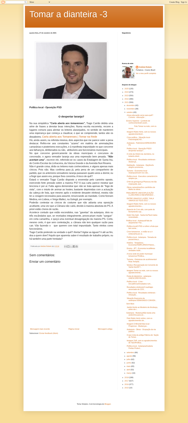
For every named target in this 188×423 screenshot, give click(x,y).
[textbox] (71, 175)
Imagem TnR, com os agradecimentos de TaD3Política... (141, 342)
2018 (127, 377)
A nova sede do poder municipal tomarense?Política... (139, 255)
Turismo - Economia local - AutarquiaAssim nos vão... (137, 172)
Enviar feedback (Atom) (48, 333)
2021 (127, 102)
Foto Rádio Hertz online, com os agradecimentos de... (139, 319)
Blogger (108, 404)
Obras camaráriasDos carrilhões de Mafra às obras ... (140, 188)
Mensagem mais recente (40, 329)
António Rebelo (145, 67)
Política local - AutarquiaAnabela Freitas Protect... (139, 347)
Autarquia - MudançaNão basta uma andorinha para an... (140, 314)
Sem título (130, 304)
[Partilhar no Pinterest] (76, 246)
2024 (127, 92)
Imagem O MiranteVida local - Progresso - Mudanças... (138, 325)
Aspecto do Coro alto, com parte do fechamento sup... (140, 210)
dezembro (131, 105)
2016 (127, 384)
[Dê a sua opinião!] (68, 246)
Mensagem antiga (105, 329)
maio (129, 366)
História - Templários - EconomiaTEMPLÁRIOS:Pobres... (140, 244)
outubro (130, 112)
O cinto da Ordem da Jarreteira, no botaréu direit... (140, 155)
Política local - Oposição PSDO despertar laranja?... (138, 150)
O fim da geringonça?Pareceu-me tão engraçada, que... (141, 183)
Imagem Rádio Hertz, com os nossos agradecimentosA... (141, 133)
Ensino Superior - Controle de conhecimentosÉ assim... (138, 122)
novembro (131, 109)
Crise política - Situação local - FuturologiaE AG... (138, 138)
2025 (127, 89)
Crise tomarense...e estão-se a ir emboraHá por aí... (139, 233)
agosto (129, 356)
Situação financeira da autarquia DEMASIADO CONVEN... (141, 299)
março (129, 373)
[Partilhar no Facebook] (73, 246)
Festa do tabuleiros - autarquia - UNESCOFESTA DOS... (139, 277)
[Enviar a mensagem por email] (65, 246)
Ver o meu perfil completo (146, 73)
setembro (131, 352)
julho (129, 359)
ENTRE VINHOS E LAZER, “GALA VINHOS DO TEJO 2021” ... (140, 199)
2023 (127, 96)
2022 (127, 99)
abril (129, 370)
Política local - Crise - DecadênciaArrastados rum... (139, 283)
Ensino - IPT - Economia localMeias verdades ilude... (140, 249)
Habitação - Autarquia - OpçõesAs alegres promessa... (140, 166)
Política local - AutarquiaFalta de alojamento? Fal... (139, 222)
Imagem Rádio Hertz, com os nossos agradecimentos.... (141, 205)
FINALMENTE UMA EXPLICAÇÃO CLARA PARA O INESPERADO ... (140, 194)
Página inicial (73, 329)
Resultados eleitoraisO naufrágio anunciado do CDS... (139, 288)
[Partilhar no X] (71, 246)
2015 (127, 388)
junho (129, 363)
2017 (127, 381)
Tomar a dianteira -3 (68, 14)
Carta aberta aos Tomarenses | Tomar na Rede (69, 136)
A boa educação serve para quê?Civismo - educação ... (139, 116)
